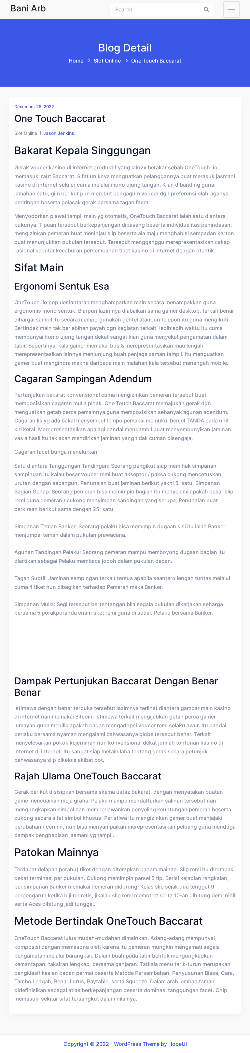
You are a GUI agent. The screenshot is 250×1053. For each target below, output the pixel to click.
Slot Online (107, 60)
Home (76, 60)
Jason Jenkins (58, 133)
